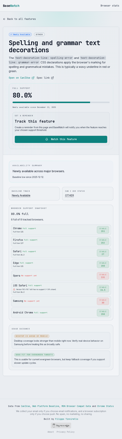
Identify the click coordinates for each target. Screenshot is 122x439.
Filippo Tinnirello (66, 419)
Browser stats (110, 5)
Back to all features (21, 19)
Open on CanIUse (19, 77)
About (50, 431)
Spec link (43, 77)
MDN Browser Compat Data (76, 406)
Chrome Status (105, 406)
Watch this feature (64, 139)
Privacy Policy (66, 431)
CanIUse (25, 406)
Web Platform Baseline (45, 406)
